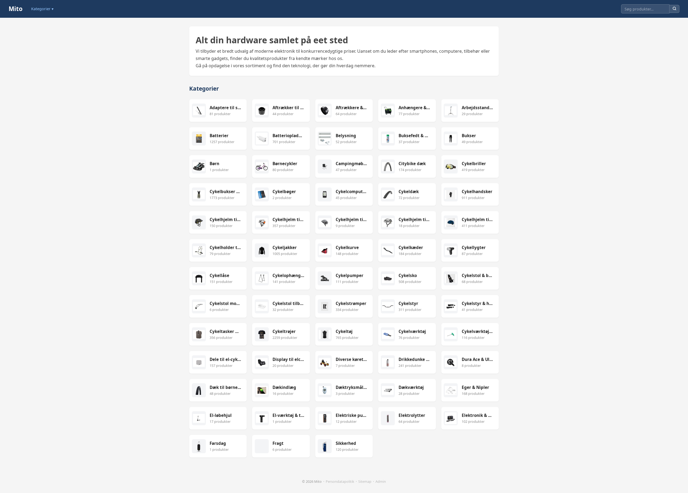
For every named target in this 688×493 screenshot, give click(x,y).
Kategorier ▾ (42, 8)
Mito (16, 9)
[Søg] (674, 9)
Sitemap (364, 481)
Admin (380, 481)
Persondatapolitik (340, 481)
